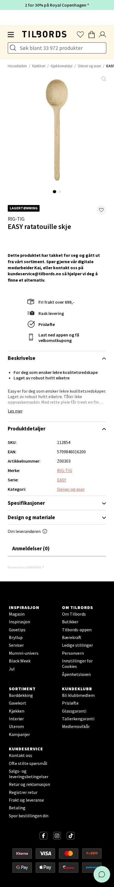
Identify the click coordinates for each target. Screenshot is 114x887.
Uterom (16, 726)
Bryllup (16, 637)
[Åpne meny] (11, 34)
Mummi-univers (23, 653)
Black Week (19, 661)
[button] (101, 210)
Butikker (70, 621)
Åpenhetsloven (76, 674)
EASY (61, 479)
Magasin (17, 614)
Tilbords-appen (77, 629)
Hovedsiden (17, 65)
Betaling (17, 807)
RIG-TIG (16, 218)
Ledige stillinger (77, 645)
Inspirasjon (19, 621)
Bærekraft (71, 637)
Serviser (16, 645)
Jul (12, 669)
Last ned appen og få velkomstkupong (58, 337)
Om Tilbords (74, 614)
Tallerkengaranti (78, 718)
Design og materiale (31, 517)
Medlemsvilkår (76, 726)
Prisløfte (46, 324)
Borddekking (21, 695)
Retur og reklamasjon (29, 784)
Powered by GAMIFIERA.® (26, 567)
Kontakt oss (20, 755)
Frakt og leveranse (26, 800)
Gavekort (17, 703)
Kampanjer (19, 734)
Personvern (73, 653)
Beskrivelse (21, 358)
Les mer (15, 411)
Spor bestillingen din (28, 815)
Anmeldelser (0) (31, 548)
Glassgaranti (74, 711)
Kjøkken (38, 65)
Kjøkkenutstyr (61, 65)
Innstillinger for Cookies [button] (77, 663)
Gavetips (17, 629)
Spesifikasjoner (26, 503)
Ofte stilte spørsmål (28, 763)
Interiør (16, 718)
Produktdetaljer (26, 428)
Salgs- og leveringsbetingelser (28, 773)
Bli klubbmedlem (78, 695)
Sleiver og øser (89, 65)
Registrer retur (23, 792)
